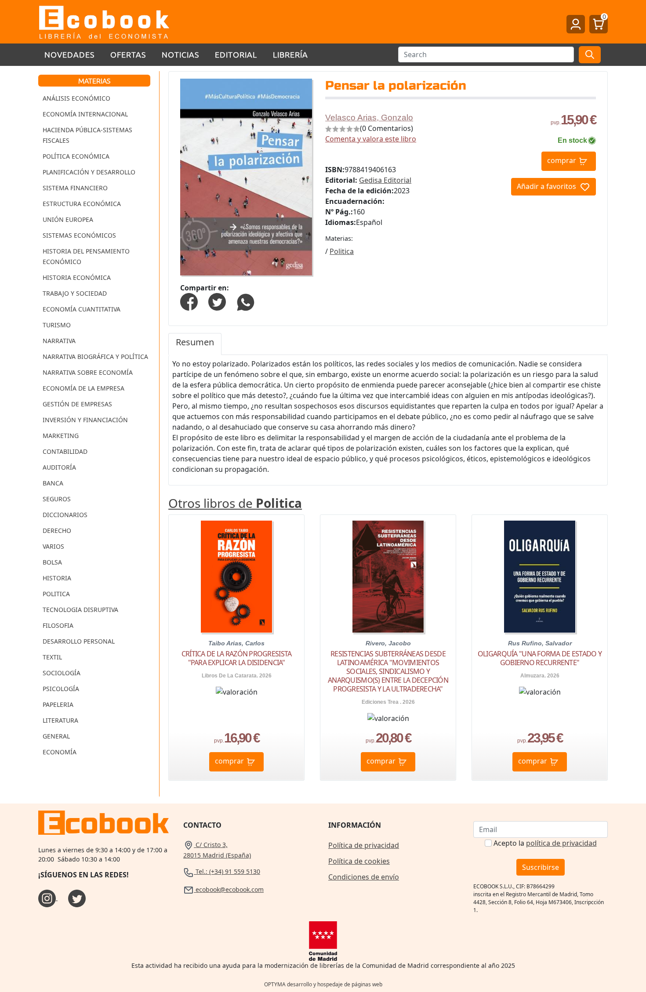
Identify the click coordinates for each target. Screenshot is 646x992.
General (56, 736)
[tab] (194, 344)
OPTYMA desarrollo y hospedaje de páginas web (323, 984)
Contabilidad (65, 451)
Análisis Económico (76, 98)
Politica (56, 594)
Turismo (57, 325)
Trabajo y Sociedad (75, 293)
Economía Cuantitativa (81, 309)
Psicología (61, 688)
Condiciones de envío (363, 877)
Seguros (57, 499)
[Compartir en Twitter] (217, 301)
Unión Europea (68, 219)
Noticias (180, 54)
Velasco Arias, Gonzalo (369, 117)
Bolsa (52, 562)
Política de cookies (359, 861)
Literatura (60, 720)
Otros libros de (235, 503)
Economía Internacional (85, 114)
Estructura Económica (82, 203)
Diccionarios (65, 514)
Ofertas (128, 54)
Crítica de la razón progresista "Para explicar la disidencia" (236, 658)
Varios (53, 546)
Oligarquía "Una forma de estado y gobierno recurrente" (540, 658)
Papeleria (58, 704)
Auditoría (59, 467)
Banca (53, 483)
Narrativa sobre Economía (88, 372)
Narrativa (59, 341)
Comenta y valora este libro (370, 139)
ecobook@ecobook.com (229, 889)
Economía (59, 752)
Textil (52, 657)
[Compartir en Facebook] (189, 301)
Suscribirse (540, 867)
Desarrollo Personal (79, 641)
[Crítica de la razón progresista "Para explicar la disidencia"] (236, 576)
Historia (57, 578)
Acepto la (545, 843)
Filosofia (58, 625)
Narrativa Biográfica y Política (95, 356)
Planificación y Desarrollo (89, 172)
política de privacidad (561, 843)
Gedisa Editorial (385, 180)
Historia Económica (77, 277)
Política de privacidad (363, 845)
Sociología (61, 673)
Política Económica (76, 156)
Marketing (61, 435)
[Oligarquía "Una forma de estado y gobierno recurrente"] (540, 576)
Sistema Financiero (75, 188)
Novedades (69, 54)
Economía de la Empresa (83, 388)
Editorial (236, 54)
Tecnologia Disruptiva (80, 609)
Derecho (57, 530)
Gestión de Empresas (77, 404)
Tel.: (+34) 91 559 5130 (227, 871)
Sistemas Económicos (79, 235)
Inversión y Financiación (85, 420)
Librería (290, 54)
